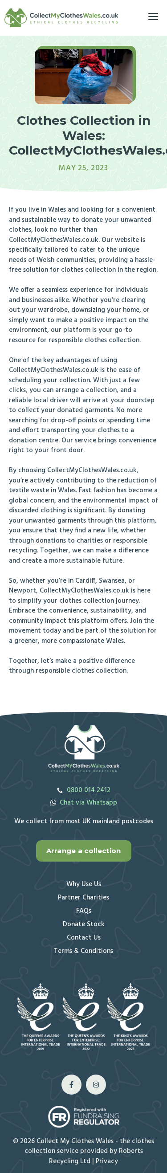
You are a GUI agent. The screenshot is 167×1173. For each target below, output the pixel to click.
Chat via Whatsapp (88, 802)
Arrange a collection (83, 850)
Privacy (107, 1161)
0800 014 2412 (88, 790)
